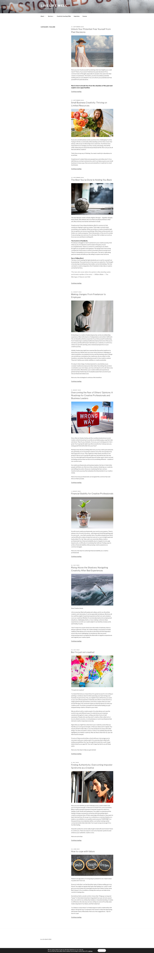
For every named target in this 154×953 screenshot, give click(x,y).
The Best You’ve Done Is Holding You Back (91, 180)
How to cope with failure (83, 851)
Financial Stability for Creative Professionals (92, 493)
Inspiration (76, 16)
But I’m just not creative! (82, 652)
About (42, 16)
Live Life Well (54, 5)
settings (90, 951)
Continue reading (76, 91)
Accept (102, 950)
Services (50, 16)
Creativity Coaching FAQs (64, 16)
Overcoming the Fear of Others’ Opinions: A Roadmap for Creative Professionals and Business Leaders (92, 395)
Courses (85, 16)
